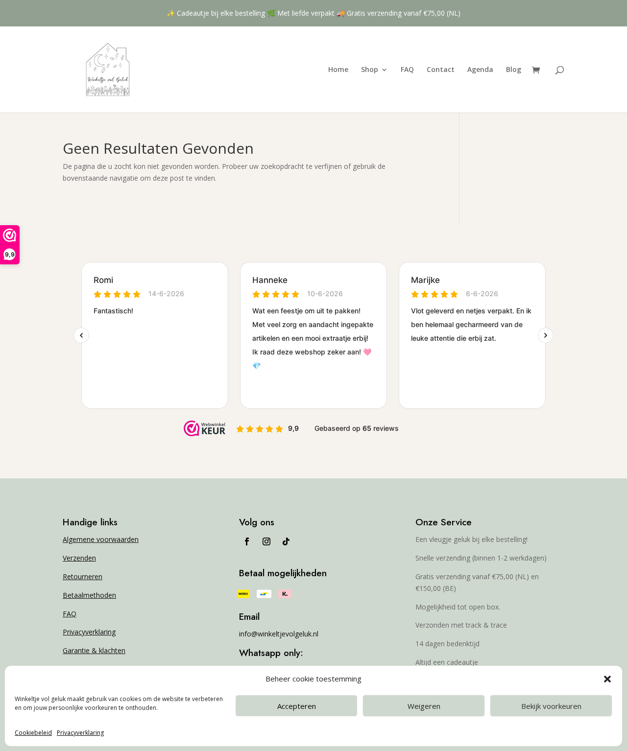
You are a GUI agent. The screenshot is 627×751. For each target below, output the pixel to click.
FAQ (407, 70)
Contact (441, 70)
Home (338, 70)
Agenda (480, 70)
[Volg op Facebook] (247, 541)
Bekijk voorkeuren (551, 706)
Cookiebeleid (33, 732)
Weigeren (424, 706)
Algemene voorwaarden (101, 539)
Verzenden (79, 558)
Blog (513, 70)
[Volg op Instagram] (266, 541)
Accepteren (296, 706)
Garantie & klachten (94, 650)
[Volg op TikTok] (286, 541)
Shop (369, 70)
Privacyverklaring (80, 732)
